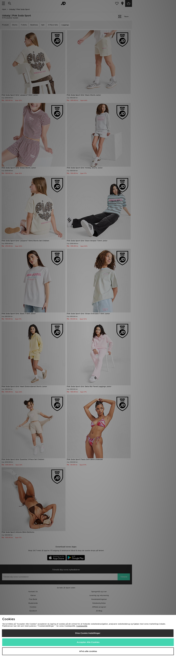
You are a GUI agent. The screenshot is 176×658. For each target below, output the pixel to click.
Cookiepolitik (81, 626)
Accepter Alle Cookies (88, 642)
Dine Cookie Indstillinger (87, 633)
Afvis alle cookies (88, 651)
